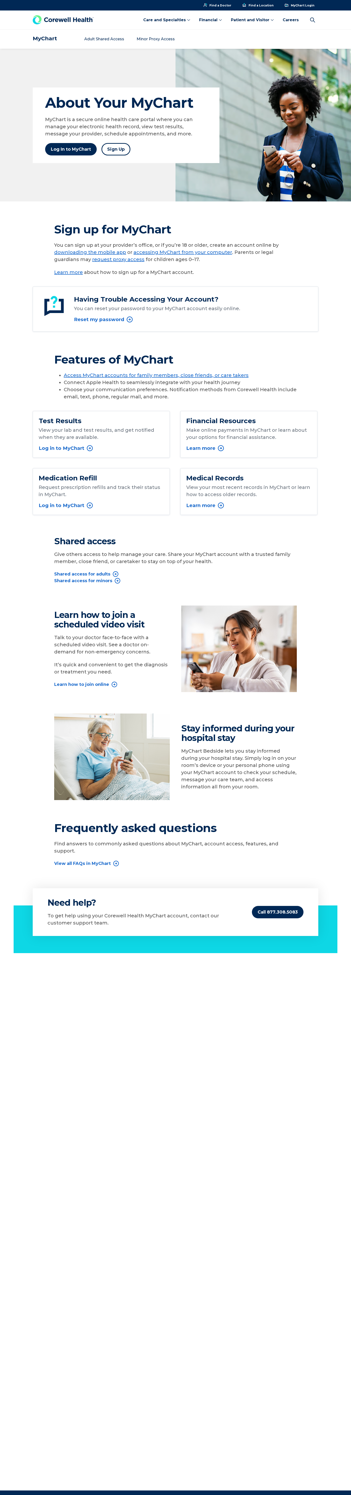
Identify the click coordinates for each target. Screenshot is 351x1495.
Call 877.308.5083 (278, 912)
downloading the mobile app (90, 252)
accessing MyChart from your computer (182, 252)
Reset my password (99, 319)
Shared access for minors (83, 580)
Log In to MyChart (71, 149)
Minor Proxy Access (156, 39)
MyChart (45, 38)
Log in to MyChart (61, 448)
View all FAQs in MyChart (82, 863)
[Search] (312, 20)
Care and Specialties (164, 20)
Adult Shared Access (104, 39)
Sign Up (116, 149)
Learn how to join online (81, 684)
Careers (291, 20)
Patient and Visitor (250, 20)
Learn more (68, 272)
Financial (208, 20)
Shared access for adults (82, 574)
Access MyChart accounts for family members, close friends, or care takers (156, 375)
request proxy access (118, 259)
